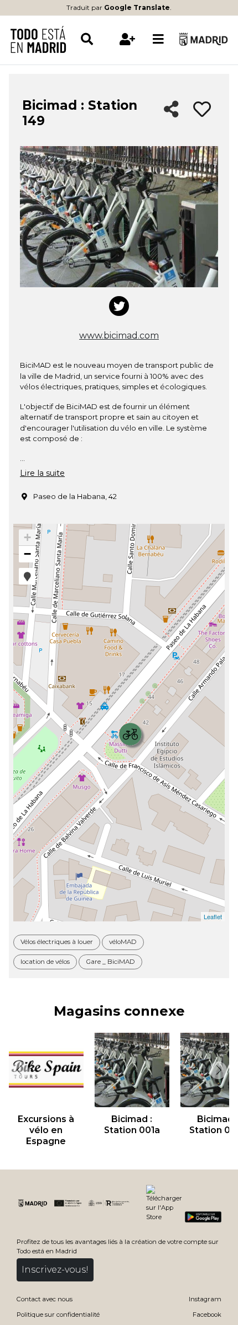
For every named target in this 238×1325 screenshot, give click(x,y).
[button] (27, 576)
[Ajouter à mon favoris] (202, 110)
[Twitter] (119, 306)
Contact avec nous (45, 1299)
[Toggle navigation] (158, 39)
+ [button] (27, 537)
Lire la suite (42, 473)
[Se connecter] (127, 39)
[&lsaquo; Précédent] (19, 1070)
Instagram (205, 1299)
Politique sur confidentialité (58, 1314)
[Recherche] (96, 39)
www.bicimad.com (119, 335)
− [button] (27, 554)
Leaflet (213, 916)
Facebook (207, 1314)
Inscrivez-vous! (55, 1269)
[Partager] (171, 110)
